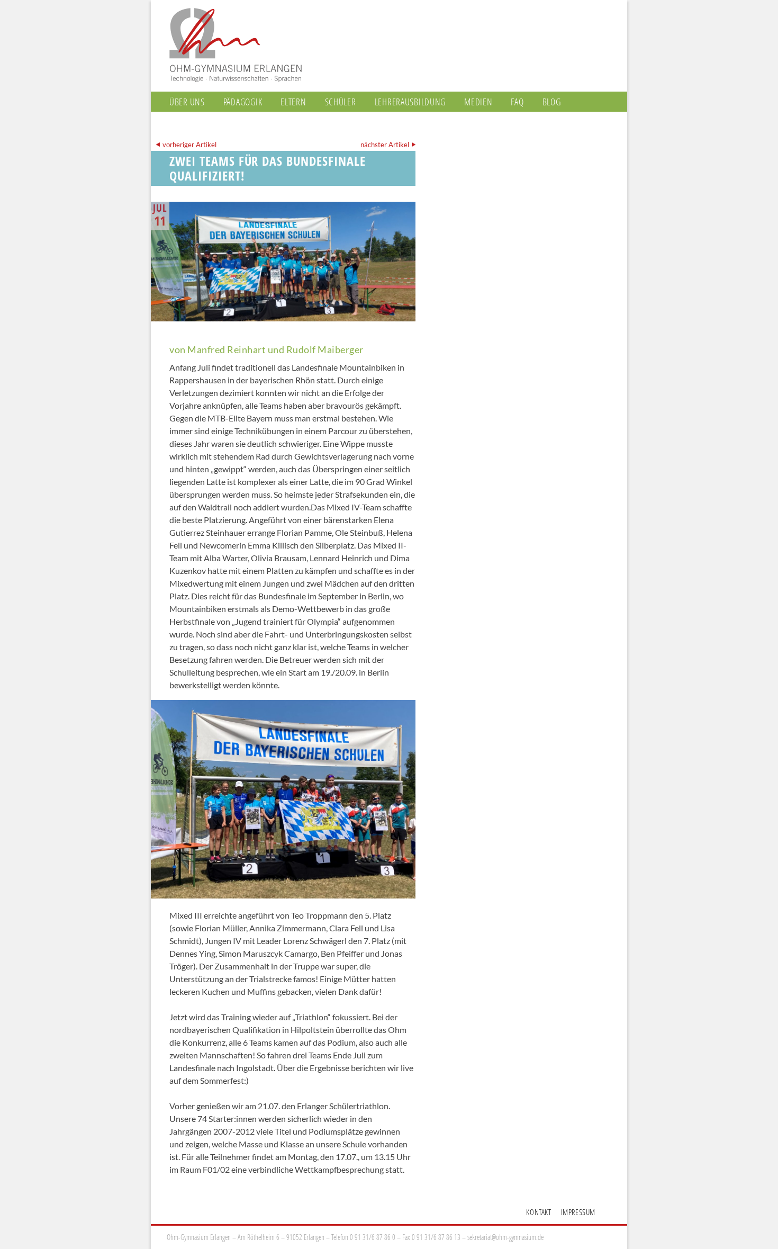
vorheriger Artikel (189, 144)
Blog (551, 101)
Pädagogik (242, 101)
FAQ (517, 101)
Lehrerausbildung (410, 101)
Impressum (578, 1212)
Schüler (340, 101)
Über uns (187, 101)
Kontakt (538, 1212)
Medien (478, 101)
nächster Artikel (384, 144)
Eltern (293, 101)
